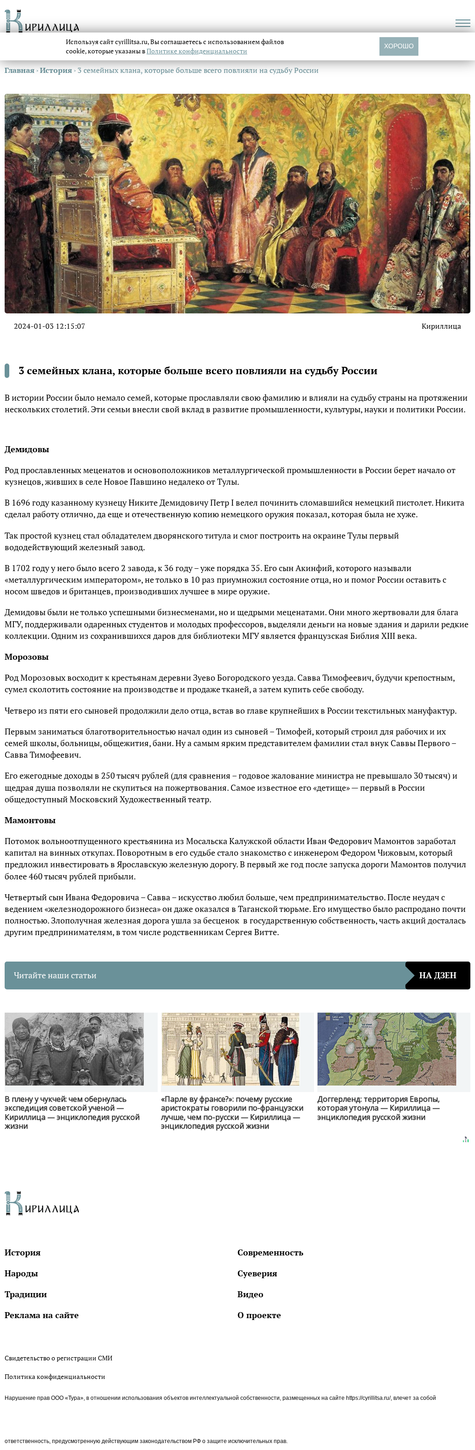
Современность (270, 1252)
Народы (21, 1273)
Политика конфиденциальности (55, 1376)
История (23, 1252)
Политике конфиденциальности (197, 50)
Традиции (26, 1294)
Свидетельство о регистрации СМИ (58, 1357)
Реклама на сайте (42, 1314)
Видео (250, 1294)
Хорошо (399, 46)
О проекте (259, 1314)
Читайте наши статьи (235, 975)
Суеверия (257, 1273)
